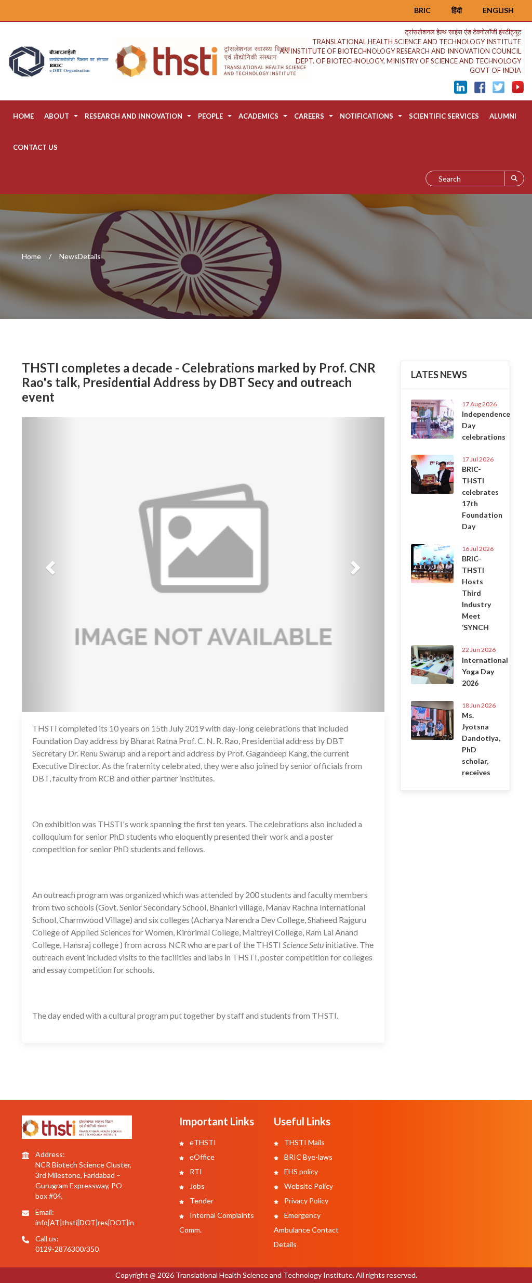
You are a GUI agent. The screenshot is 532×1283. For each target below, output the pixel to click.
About (56, 116)
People (210, 116)
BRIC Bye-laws (307, 1156)
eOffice (201, 1156)
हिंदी (456, 10)
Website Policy (308, 1186)
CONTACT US (35, 147)
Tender (201, 1200)
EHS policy (300, 1171)
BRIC (422, 10)
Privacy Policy (305, 1200)
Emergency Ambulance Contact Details (306, 1230)
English (498, 10)
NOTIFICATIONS (366, 116)
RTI (195, 1171)
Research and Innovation (133, 116)
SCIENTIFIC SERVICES (444, 116)
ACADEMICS (258, 116)
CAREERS (309, 116)
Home (23, 116)
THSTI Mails (304, 1142)
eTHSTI (202, 1142)
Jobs (196, 1186)
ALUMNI (502, 116)
